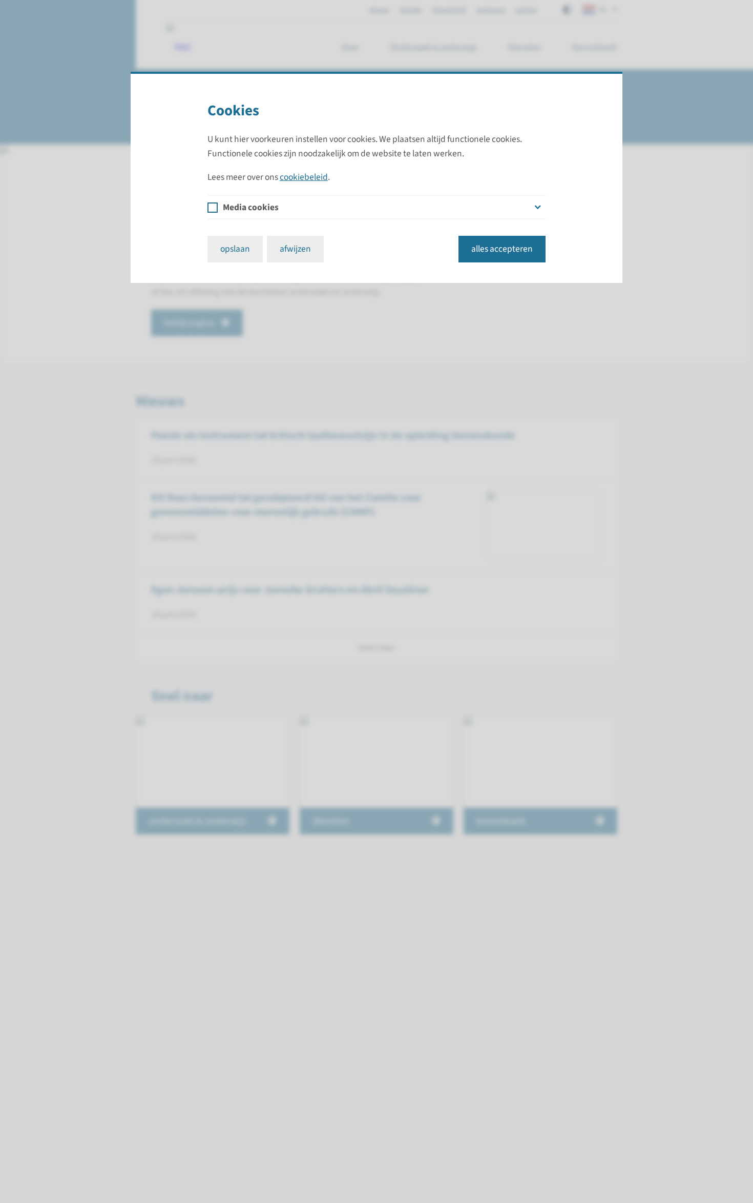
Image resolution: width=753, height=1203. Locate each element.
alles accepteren (502, 248)
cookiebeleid (304, 177)
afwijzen (295, 248)
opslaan (235, 248)
